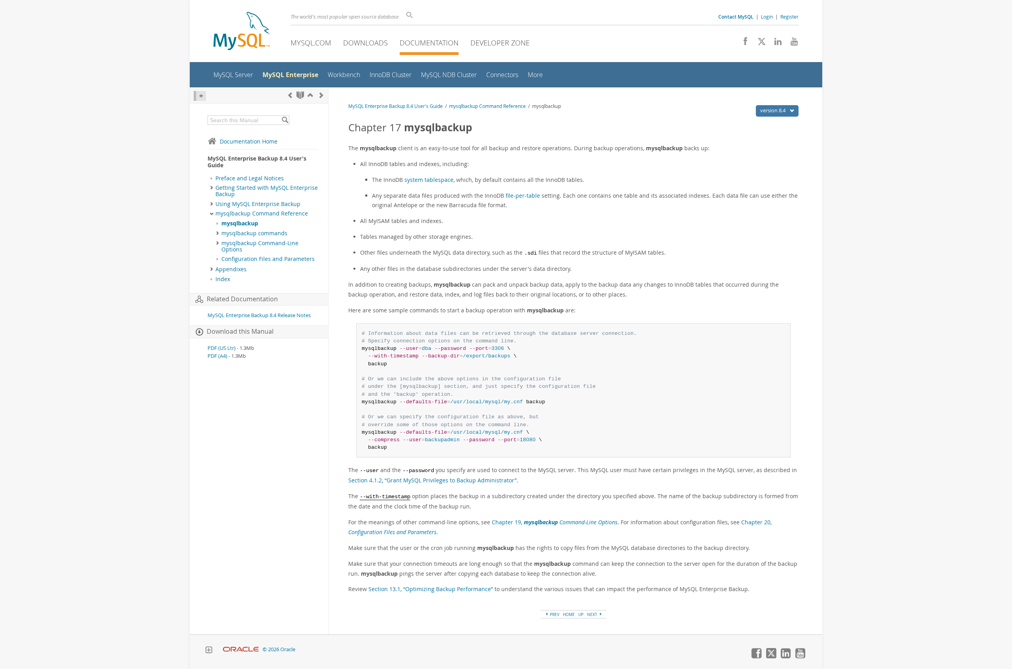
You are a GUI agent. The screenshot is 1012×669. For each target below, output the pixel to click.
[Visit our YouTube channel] (791, 43)
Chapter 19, (554, 522)
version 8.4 (773, 110)
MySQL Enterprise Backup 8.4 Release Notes (259, 315)
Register (789, 16)
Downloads (365, 42)
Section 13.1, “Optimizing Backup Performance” (430, 589)
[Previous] (290, 95)
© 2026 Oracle (278, 649)
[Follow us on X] (758, 43)
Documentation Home (249, 141)
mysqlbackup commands (254, 233)
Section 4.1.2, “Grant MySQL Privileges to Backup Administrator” (432, 480)
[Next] (321, 95)
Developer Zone (500, 42)
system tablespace (428, 179)
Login (767, 16)
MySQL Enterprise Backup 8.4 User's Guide (395, 106)
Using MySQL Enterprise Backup (257, 204)
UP (580, 614)
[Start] (300, 95)
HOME (569, 614)
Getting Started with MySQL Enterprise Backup (266, 191)
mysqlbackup (239, 223)
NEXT (593, 614)
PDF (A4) (217, 356)
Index (222, 279)
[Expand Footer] (209, 651)
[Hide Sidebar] (200, 96)
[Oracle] (241, 649)
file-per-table (523, 195)
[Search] (285, 120)
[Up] (310, 95)
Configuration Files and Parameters (268, 259)
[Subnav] (212, 188)
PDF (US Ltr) (222, 348)
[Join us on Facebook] (742, 43)
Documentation (429, 42)
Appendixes (231, 269)
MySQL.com (311, 42)
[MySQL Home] (242, 32)
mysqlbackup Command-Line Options (259, 246)
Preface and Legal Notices (249, 178)
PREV (554, 614)
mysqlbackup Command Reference (261, 213)
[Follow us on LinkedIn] (775, 43)
